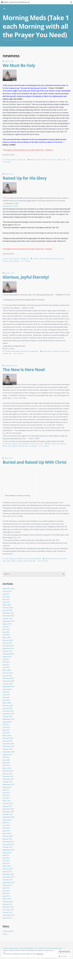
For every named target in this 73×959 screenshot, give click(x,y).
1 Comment (26, 261)
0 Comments (45, 446)
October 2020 (7, 684)
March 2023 (7, 605)
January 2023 (7, 610)
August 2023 (7, 591)
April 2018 (6, 765)
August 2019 (7, 722)
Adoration (8, 351)
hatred (38, 159)
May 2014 (6, 893)
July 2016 (6, 823)
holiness (7, 159)
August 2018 (7, 755)
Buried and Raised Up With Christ (34, 462)
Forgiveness (12, 558)
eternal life (21, 446)
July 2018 (6, 757)
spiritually (16, 261)
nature (63, 258)
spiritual (30, 561)
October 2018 (7, 749)
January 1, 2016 (9, 273)
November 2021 (8, 648)
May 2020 (6, 697)
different (14, 446)
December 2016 (8, 809)
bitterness (33, 159)
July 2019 (6, 725)
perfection (63, 351)
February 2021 (8, 673)
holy (48, 159)
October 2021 (7, 651)
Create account (8, 931)
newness (53, 159)
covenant (35, 258)
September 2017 (8, 784)
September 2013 (8, 915)
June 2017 (6, 793)
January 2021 (7, 676)
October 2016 (7, 814)
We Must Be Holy (19, 65)
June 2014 (6, 891)
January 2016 (7, 839)
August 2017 (7, 787)
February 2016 (8, 836)
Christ (9, 446)
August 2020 (7, 689)
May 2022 (6, 632)
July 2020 (6, 692)
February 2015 (8, 869)
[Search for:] (34, 574)
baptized (47, 558)
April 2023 (6, 602)
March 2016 (7, 833)
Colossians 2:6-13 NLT (11, 206)
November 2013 (8, 910)
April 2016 (6, 831)
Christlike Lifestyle (17, 444)
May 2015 (6, 861)
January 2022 (7, 643)
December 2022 (8, 613)
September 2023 (8, 589)
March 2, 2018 (9, 61)
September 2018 (8, 752)
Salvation (13, 159)
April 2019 (6, 733)
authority (63, 444)
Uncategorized (21, 159)
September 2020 (8, 686)
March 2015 (7, 866)
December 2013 (8, 907)
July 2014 (6, 888)
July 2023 (6, 594)
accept (53, 444)
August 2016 (7, 820)
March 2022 (7, 638)
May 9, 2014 (8, 458)
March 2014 (7, 899)
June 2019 (6, 727)
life (59, 258)
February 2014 (8, 901)
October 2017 (7, 782)
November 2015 (8, 844)
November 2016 (8, 812)
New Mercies (25, 351)
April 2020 (6, 700)
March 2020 (7, 703)
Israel (24, 558)
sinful (25, 561)
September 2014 (8, 882)
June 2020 (6, 695)
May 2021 (6, 665)
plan (68, 351)
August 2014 (7, 885)
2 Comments (7, 162)
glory (55, 258)
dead (46, 258)
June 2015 (6, 858)
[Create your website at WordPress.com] (36, 2)
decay (44, 351)
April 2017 (6, 798)
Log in (5, 934)
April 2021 (6, 667)
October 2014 (7, 880)
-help (48, 444)
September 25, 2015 (11, 365)
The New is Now (38, 444)
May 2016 (6, 828)
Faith (6, 558)
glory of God (9, 258)
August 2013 (7, 918)
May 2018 (6, 763)
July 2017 (6, 790)
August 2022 (7, 624)
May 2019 (6, 730)
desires (51, 258)
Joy (32, 558)
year (10, 353)
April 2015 (6, 863)
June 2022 (6, 629)
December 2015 (8, 842)
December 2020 (8, 678)
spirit (64, 159)
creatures (42, 258)
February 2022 (8, 640)
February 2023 (8, 608)
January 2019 (7, 741)
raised (10, 261)
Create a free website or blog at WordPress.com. (20, 948)
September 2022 (8, 621)
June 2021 (6, 662)
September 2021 (8, 654)
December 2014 (8, 874)
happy (48, 351)
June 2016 (6, 825)
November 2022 (8, 616)
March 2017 (7, 801)
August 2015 (7, 852)
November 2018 (8, 746)
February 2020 (8, 706)
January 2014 (7, 904)
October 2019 (7, 716)
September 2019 (8, 719)
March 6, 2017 (9, 174)
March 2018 (7, 768)
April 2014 (6, 896)
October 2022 (7, 618)
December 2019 (8, 711)
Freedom (19, 558)
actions (58, 444)
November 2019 (8, 714)
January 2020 (7, 708)
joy (52, 351)
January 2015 (7, 872)
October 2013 (7, 912)
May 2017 (6, 795)
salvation (59, 159)
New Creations (16, 351)
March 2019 (7, 735)
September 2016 (8, 817)
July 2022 (6, 627)
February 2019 (8, 738)
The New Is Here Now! (24, 369)
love (29, 446)
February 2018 (8, 771)
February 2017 (8, 803)
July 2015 (6, 855)
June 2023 (6, 597)
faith (26, 446)
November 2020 (8, 681)
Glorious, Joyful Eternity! (26, 277)
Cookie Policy (39, 954)
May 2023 (6, 599)
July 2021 (6, 659)
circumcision (54, 558)
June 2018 (6, 760)
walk (34, 561)
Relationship (37, 558)
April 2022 (6, 635)
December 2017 (8, 776)
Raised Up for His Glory (25, 178)
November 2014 (8, 877)
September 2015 (8, 850)
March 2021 (7, 670)
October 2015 (7, 847)
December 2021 (8, 646)
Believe (5, 446)
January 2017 (7, 806)
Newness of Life (28, 444)
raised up (16, 258)
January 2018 (7, 774)
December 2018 (8, 744)
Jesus (28, 558)
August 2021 (7, 657)
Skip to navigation (4, 9)
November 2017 (8, 779)
